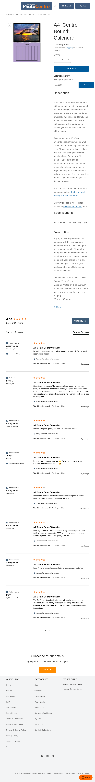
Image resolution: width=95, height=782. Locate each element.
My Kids (38, 719)
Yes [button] (53, 363)
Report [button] (57, 363)
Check (86, 85)
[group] (19, 319)
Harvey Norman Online (72, 685)
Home (10, 14)
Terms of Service (13, 741)
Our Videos (11, 708)
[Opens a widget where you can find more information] (86, 778)
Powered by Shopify (44, 773)
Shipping (69, 48)
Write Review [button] (80, 321)
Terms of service (83, 773)
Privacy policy (70, 773)
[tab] (81, 333)
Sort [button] (8, 332)
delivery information (72, 206)
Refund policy (12, 747)
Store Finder (11, 713)
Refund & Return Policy (16, 730)
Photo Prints (40, 696)
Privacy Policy (12, 736)
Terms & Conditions (14, 719)
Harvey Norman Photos (29, 773)
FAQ (8, 702)
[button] (5, 6)
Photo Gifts (39, 708)
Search (9, 691)
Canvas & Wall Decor (43, 713)
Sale (36, 685)
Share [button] (58, 307)
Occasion (38, 691)
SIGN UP (47, 670)
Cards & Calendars (43, 730)
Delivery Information (14, 724)
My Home (39, 724)
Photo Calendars (21, 14)
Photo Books (40, 702)
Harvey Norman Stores (72, 689)
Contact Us (11, 696)
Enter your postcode (63, 80)
